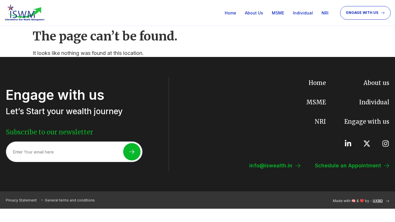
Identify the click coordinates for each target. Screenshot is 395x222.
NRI (325, 12)
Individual (303, 12)
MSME (278, 12)
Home (230, 12)
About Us (254, 12)
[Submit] (132, 151)
